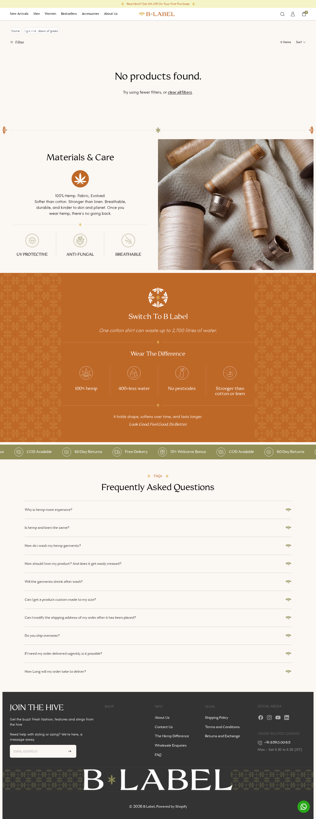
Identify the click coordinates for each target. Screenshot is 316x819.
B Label (149, 806)
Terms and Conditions (222, 727)
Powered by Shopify (171, 806)
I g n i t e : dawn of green (41, 30)
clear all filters (180, 92)
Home (15, 30)
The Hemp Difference (172, 736)
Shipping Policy (216, 717)
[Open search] (282, 14)
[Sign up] (69, 751)
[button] (301, 42)
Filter (19, 42)
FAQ (158, 755)
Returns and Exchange (222, 736)
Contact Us (164, 727)
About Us (162, 717)
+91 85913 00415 (277, 742)
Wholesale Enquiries (171, 745)
